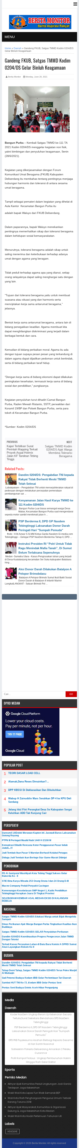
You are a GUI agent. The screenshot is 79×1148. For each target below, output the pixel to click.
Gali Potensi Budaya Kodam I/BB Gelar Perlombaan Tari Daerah (36, 978)
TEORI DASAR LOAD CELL (24, 773)
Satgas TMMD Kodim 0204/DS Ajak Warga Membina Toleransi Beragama (58, 451)
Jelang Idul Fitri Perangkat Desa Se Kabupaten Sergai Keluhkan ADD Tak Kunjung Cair (40, 811)
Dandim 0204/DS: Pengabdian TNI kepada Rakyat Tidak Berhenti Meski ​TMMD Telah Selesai (46, 479)
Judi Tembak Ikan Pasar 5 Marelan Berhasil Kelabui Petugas (34, 852)
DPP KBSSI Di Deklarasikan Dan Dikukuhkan (34, 790)
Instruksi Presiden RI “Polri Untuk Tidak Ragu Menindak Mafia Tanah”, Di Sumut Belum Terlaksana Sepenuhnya (45, 548)
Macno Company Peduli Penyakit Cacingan (25, 885)
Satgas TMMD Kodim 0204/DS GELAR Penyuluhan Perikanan (35, 931)
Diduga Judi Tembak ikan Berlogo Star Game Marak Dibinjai (34, 857)
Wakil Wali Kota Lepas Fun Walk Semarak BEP (34, 1092)
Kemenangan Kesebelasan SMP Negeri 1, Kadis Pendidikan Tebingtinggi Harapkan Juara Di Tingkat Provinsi (34, 892)
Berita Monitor (39, 1143)
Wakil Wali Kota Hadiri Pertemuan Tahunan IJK (35, 1116)
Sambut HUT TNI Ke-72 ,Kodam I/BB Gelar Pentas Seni (31, 982)
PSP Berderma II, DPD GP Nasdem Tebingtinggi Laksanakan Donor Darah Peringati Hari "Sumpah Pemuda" (44, 526)
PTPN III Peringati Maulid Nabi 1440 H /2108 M (26, 840)
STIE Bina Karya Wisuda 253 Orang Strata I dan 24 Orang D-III (35, 881)
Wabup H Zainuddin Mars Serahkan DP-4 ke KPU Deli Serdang (39, 800)
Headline (12, 1131)
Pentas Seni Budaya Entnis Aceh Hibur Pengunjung (30, 987)
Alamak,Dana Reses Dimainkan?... (28, 781)
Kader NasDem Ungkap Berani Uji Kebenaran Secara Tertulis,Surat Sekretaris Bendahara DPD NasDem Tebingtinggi (41, 1018)
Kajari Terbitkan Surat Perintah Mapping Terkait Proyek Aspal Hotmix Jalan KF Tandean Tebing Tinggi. (22, 452)
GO (71, 694)
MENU (10, 37)
